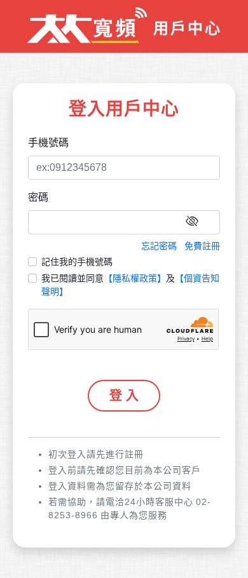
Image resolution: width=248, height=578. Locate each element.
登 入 (124, 396)
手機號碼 (48, 142)
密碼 (38, 197)
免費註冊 (202, 246)
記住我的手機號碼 (77, 262)
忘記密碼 (159, 246)
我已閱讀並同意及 (130, 285)
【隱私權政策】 (135, 278)
